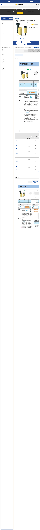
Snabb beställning (32, 51)
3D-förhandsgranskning (20, 47)
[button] (31, 1)
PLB (3, 61)
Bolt (3, 33)
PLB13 (17, 153)
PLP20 (17, 169)
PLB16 (17, 156)
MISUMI (16, 18)
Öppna (30, 181)
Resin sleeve (4, 31)
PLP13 (17, 164)
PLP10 (17, 161)
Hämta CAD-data (36, 47)
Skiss (20, 54)
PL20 (16, 148)
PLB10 (17, 150)
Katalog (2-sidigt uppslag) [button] (35, 182)
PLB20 (17, 158)
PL (3, 59)
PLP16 (17, 166)
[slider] (20, 181)
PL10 (16, 140)
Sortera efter (31, 136)
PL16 (16, 145)
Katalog (22, 38)
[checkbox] (7, 30)
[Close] (38, 9)
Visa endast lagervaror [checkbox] (6, 25)
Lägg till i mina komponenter (19, 51)
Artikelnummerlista (28, 54)
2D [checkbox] (3, 68)
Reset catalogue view (18, 179)
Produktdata (29, 47)
